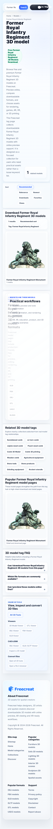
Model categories (16, 750)
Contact (32, 807)
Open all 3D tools (16, 661)
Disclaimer (33, 803)
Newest (36, 192)
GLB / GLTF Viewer (29, 646)
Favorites (38, 198)
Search (23, 7)
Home (8, 16)
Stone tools (12, 464)
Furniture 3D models (34, 745)
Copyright (33, 799)
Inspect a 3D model (17, 651)
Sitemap (12, 742)
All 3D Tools (15, 615)
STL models (13, 807)
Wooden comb (13, 458)
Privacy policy (35, 794)
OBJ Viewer (14, 631)
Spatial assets (35, 778)
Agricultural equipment (34, 458)
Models (16, 16)
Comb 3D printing (32, 452)
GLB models (13, 799)
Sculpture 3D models (34, 772)
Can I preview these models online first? (25, 588)
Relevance (23, 192)
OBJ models (13, 790)
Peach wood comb (35, 446)
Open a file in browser (17, 666)
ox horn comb (33, 440)
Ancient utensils (36, 469)
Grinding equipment (15, 469)
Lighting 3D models (33, 757)
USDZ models (14, 812)
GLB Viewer (14, 636)
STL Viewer (31, 626)
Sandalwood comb (14, 440)
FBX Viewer (27, 631)
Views (21, 203)
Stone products (27, 464)
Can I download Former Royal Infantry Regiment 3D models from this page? (26, 566)
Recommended (25, 187)
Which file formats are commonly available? (24, 577)
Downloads (24, 198)
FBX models (13, 794)
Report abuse (34, 812)
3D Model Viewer (16, 626)
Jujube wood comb (15, 446)
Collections (13, 755)
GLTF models (14, 803)
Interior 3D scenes (33, 764)
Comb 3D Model (13, 452)
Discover (12, 759)
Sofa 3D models (35, 751)
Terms (31, 790)
